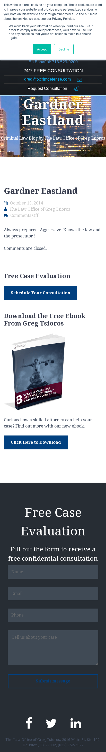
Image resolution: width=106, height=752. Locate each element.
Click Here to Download (36, 442)
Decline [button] (63, 49)
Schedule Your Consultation (40, 292)
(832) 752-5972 (71, 745)
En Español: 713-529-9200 (53, 62)
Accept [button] (42, 49)
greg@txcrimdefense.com (48, 79)
